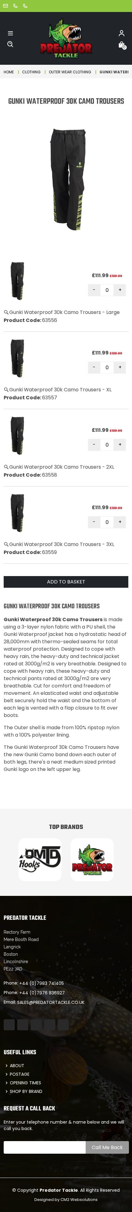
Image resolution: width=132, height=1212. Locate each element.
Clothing (31, 72)
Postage (19, 1074)
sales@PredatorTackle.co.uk (50, 1002)
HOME (9, 72)
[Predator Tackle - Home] (66, 37)
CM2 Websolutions (79, 1199)
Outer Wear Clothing (70, 72)
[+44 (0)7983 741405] (15, 5)
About (17, 1065)
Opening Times (25, 1083)
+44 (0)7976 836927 (42, 993)
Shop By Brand (26, 1091)
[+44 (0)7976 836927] (25, 5)
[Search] (10, 43)
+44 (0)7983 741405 (41, 983)
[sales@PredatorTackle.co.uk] (5, 5)
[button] (10, 32)
